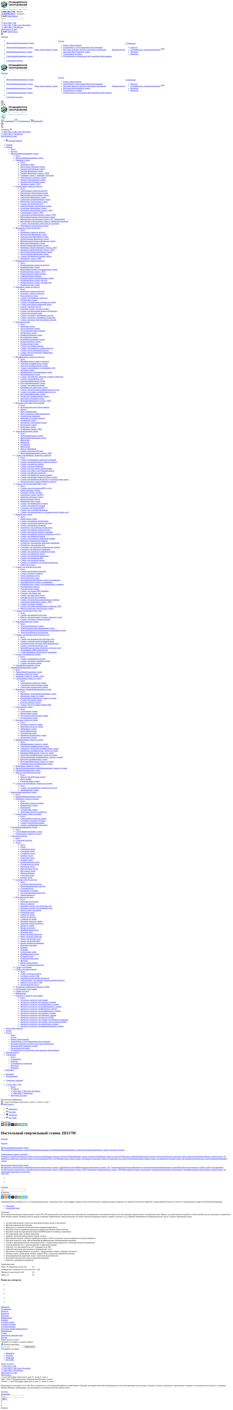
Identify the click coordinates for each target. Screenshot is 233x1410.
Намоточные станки (28, 519)
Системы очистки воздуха (31, 884)
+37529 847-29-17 (8, 14)
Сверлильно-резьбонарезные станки (163, 1167)
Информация (6, 1318)
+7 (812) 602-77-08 (8, 23)
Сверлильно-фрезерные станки (135, 1167)
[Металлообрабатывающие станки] (20, 41)
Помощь (4, 1320)
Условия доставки (8, 1324)
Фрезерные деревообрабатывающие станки (38, 694)
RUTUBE (13, 1118)
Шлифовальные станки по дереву (34, 744)
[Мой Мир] (9, 1124)
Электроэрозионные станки (31, 626)
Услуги (14, 1037)
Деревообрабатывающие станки (29, 672)
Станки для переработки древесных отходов (38, 788)
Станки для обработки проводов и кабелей (38, 460)
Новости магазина (11, 1344)
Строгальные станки (28, 711)
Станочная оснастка (24, 840)
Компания (5, 1307)
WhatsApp (13, 1115)
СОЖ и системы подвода (30, 974)
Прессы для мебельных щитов (32, 777)
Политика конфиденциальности (14, 1329)
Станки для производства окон (33, 571)
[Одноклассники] (5, 1124)
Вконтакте (13, 1109)
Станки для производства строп (33, 615)
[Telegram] (26, 1124)
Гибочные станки (27, 326)
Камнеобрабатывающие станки (29, 797)
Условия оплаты (7, 1322)
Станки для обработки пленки (33, 659)
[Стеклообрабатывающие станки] (20, 54)
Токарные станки (27, 164)
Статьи (4, 1333)
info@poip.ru (13, 16)
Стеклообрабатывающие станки (29, 832)
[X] (12, 1124)
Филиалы (5, 1316)
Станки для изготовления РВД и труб (36, 488)
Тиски (23, 847)
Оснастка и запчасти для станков (34, 1000)
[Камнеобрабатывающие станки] (20, 50)
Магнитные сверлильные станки (191, 1167)
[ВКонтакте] (2, 1124)
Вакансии (5, 1313)
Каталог (14, 151)
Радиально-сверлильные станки (18, 1170)
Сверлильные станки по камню (33, 818)
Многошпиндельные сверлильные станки (139, 1170)
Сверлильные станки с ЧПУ (75, 1170)
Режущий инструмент (29, 902)
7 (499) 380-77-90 (8, 12)
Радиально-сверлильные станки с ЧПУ (47, 1170)
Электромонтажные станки (31, 436)
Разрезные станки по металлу (32, 291)
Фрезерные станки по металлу (33, 232)
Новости (4, 1311)
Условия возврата (8, 1327)
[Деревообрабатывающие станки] (20, 45)
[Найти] (2, 21)
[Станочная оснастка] (20, 58)
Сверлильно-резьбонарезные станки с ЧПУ (104, 1170)
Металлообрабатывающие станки (29, 158)
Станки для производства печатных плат (37, 639)
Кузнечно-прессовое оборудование (34, 407)
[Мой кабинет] (2, 34)
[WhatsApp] (19, 1124)
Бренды (4, 1337)
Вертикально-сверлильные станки (15, 1167)
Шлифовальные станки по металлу (34, 361)
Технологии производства (12, 1335)
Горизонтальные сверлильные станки (172, 1170)
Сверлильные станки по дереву (33, 683)
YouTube (12, 1112)
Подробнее (5, 1394)
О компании (16, 1059)
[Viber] (16, 1124)
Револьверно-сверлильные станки (202, 1170)
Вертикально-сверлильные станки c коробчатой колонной (53, 1167)
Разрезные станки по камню (32, 803)
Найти (4, 1399)
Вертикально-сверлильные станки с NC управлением (99, 1167)
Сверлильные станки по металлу (34, 191)
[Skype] (22, 1124)
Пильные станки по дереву (31, 724)
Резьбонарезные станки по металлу (35, 265)
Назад (13, 149)
